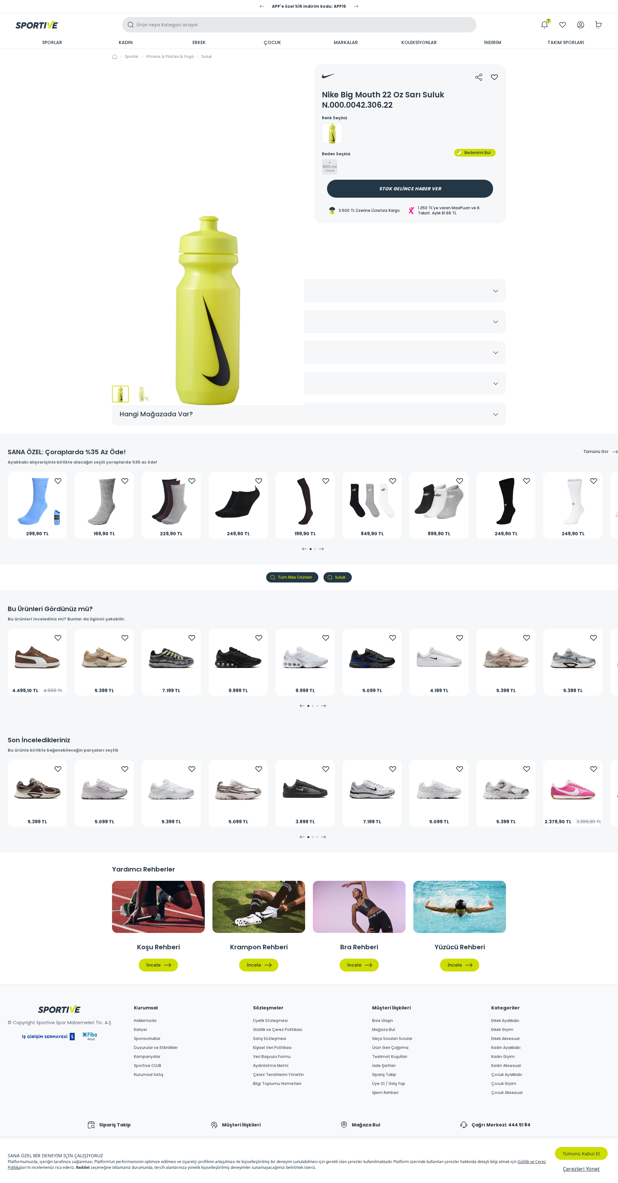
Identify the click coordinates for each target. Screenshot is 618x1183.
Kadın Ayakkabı (505, 1047)
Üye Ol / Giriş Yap (388, 1083)
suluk (206, 56)
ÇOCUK (272, 42)
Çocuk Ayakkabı (506, 1074)
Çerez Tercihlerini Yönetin (278, 1074)
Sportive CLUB (147, 1065)
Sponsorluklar (147, 1038)
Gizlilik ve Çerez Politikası (277, 1029)
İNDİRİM (492, 42)
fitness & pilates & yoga (170, 56)
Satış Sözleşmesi (269, 1038)
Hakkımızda (145, 1020)
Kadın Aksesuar (506, 1065)
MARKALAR (346, 42)
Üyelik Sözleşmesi (270, 1020)
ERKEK (199, 42)
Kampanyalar (147, 1056)
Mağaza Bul (383, 1029)
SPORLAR (52, 42)
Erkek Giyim (502, 1029)
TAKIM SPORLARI (566, 42)
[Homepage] (36, 25)
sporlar (131, 56)
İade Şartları (384, 1065)
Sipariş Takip (384, 1074)
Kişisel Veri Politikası (272, 1047)
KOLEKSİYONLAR (419, 42)
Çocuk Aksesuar (507, 1092)
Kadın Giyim (503, 1056)
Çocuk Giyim (503, 1083)
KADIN (126, 42)
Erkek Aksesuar (505, 1038)
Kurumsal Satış (148, 1074)
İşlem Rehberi (385, 1092)
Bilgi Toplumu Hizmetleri (277, 1083)
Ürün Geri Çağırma (390, 1047)
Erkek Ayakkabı (505, 1020)
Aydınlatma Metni (270, 1065)
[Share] (479, 77)
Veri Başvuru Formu (272, 1056)
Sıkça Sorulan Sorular (392, 1038)
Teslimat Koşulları (389, 1056)
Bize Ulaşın (382, 1020)
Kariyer (140, 1029)
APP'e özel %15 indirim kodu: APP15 (309, 6)
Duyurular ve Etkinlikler (156, 1047)
